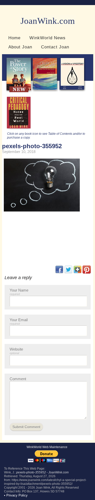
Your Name (19, 292)
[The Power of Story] (19, 91)
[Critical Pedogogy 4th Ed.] (45, 91)
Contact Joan (55, 47)
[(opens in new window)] (87, 272)
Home (14, 37)
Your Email (19, 321)
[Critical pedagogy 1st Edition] (19, 130)
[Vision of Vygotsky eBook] (72, 91)
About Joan (20, 47)
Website (16, 351)
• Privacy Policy (16, 495)
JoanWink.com (48, 21)
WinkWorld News (47, 37)
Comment (18, 379)
